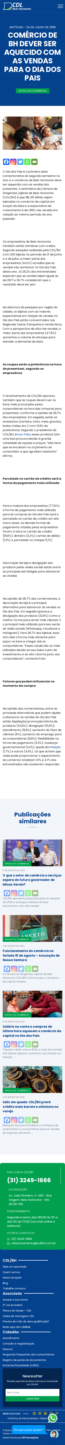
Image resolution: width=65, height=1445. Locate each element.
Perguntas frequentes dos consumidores (28, 1354)
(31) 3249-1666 (29, 1180)
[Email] (34, 162)
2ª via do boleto (13, 1305)
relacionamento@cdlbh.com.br (33, 1243)
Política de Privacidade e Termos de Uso (33, 1418)
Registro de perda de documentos (24, 1360)
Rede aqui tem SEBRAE (17, 1327)
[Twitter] (20, 162)
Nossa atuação (12, 1277)
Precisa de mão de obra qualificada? (26, 1321)
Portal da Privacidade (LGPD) (21, 1365)
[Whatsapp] (27, 162)
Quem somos (11, 1272)
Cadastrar (32, 1398)
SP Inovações (30, 1437)
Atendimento (11, 1338)
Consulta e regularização (18, 1343)
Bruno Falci (22, 434)
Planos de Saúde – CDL (17, 1310)
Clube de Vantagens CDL (18, 1316)
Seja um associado (15, 1266)
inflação (55, 747)
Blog (5, 1283)
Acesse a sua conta (15, 1299)
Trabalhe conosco (14, 1288)
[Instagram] (13, 162)
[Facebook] (6, 162)
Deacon (8, 1349)
